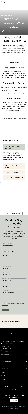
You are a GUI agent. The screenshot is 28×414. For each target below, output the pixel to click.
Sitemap (11, 408)
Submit (6, 310)
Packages (3, 372)
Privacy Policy (21, 303)
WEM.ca (15, 389)
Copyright (16, 408)
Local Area (3, 379)
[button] (26, 354)
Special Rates (4, 375)
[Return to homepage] (14, 335)
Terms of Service (5, 305)
